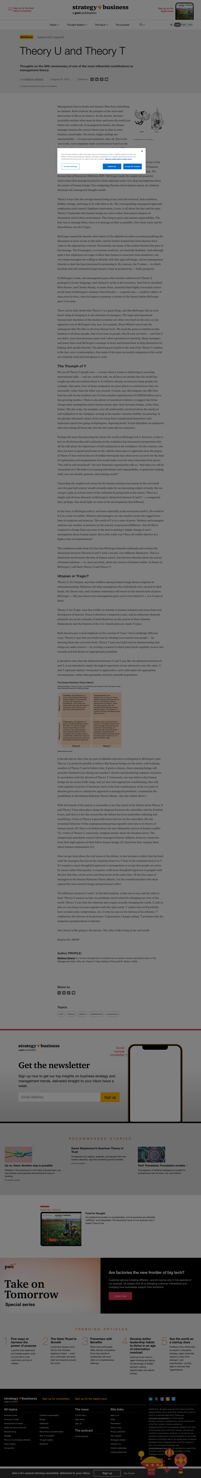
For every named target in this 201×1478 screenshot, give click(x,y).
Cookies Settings (70, 166)
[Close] (142, 151)
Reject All (112, 166)
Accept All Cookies (132, 166)
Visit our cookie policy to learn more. (118, 159)
